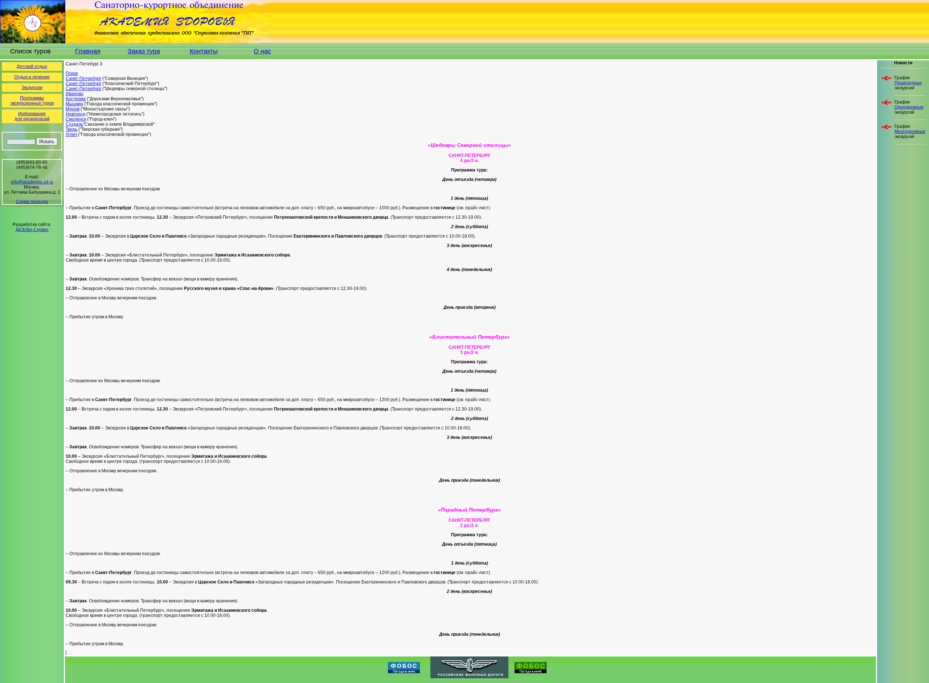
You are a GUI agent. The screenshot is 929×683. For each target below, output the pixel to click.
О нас (262, 51)
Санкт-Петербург (83, 78)
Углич (71, 134)
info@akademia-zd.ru (32, 182)
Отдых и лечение (32, 77)
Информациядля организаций (32, 116)
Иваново (74, 93)
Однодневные (909, 107)
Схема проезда (32, 201)
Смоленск (76, 119)
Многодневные (910, 131)
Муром (72, 109)
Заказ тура (144, 51)
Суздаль (74, 124)
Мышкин (74, 103)
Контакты (204, 51)
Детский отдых (32, 66)
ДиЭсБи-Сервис (32, 229)
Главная (88, 51)
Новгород (75, 114)
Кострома (76, 98)
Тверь (71, 129)
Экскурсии (31, 87)
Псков (72, 73)
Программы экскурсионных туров (32, 101)
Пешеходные (908, 82)
